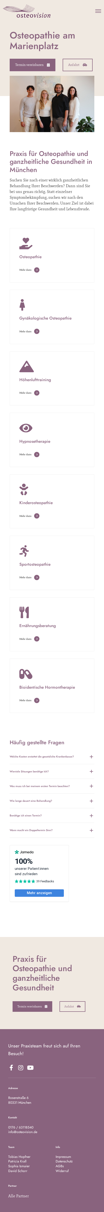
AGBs (60, 1166)
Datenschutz (64, 1161)
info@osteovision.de (22, 1131)
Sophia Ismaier (19, 1166)
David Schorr (17, 1170)
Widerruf (62, 1170)
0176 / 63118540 (20, 1127)
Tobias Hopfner (19, 1156)
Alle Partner (18, 1196)
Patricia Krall (17, 1161)
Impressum (63, 1156)
